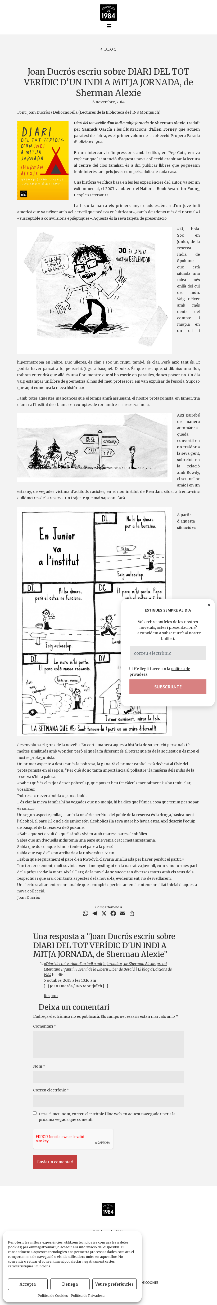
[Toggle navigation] (109, 26)
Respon (51, 995)
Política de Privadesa (88, 1296)
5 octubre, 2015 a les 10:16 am (70, 980)
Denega (70, 1284)
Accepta (28, 1284)
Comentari (44, 1026)
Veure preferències (114, 1284)
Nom (39, 1066)
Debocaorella (65, 112)
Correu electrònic (51, 1090)
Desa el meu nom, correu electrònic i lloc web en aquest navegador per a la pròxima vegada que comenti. (107, 1117)
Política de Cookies (53, 1296)
